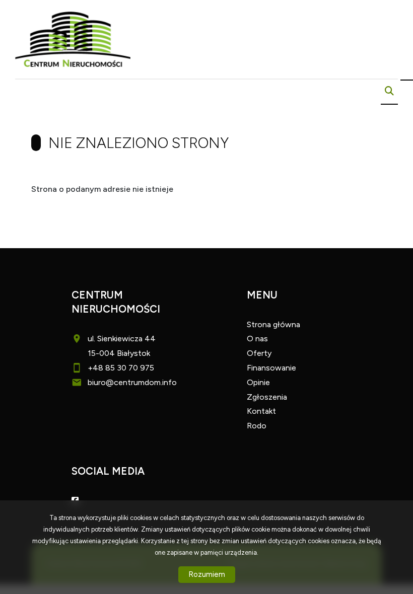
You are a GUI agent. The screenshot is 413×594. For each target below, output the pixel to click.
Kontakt (261, 411)
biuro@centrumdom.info (132, 382)
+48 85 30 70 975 (121, 368)
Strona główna (273, 324)
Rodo (256, 425)
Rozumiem (206, 574)
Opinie (258, 382)
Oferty (259, 353)
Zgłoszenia (267, 397)
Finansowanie (271, 368)
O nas (257, 338)
